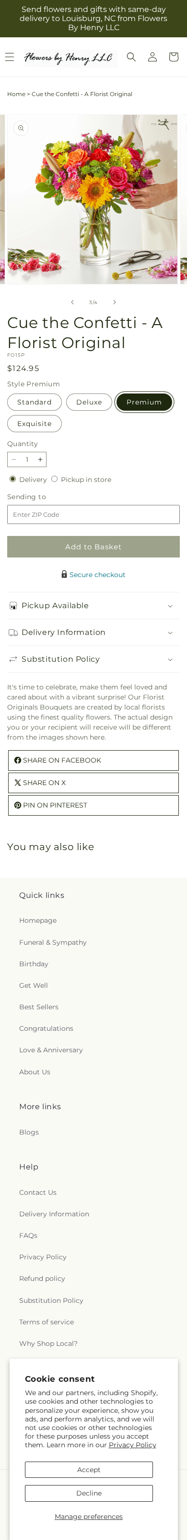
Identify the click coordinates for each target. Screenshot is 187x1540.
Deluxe (89, 402)
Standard (34, 402)
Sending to (41, 497)
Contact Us (38, 1192)
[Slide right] (114, 302)
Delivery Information (54, 1214)
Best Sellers (38, 1007)
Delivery (34, 479)
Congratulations (46, 1028)
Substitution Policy (51, 1300)
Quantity (22, 443)
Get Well (33, 985)
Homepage (38, 920)
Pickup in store (86, 479)
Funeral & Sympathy (53, 942)
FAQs (28, 1235)
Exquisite (34, 423)
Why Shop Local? (48, 1343)
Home (16, 94)
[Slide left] (72, 302)
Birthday (33, 964)
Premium (144, 402)
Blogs (29, 1132)
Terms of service (46, 1322)
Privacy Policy (132, 1445)
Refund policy (42, 1278)
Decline (89, 1493)
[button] (131, 56)
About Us (34, 1072)
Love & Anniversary (51, 1050)
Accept (89, 1469)
